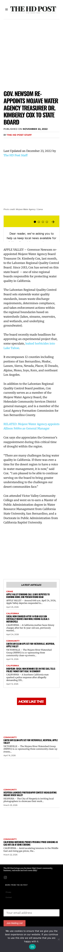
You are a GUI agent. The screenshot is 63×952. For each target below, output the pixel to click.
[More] (39, 141)
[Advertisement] (31, 52)
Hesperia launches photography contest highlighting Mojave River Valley (30, 794)
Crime (9, 591)
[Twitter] (15, 141)
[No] (58, 939)
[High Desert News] (33, 9)
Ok (32, 946)
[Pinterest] (23, 141)
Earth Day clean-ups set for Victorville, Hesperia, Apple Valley (30, 645)
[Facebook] (7, 141)
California (12, 613)
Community (12, 641)
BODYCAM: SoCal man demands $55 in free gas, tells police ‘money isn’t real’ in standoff (30, 670)
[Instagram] (5, 877)
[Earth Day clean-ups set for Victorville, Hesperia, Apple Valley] (31, 720)
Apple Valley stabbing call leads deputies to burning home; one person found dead (28, 596)
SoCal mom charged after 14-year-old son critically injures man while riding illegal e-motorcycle (28, 618)
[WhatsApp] (31, 141)
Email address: (12, 906)
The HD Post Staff (19, 134)
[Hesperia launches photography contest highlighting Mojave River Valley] (31, 772)
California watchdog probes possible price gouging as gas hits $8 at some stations (31, 843)
